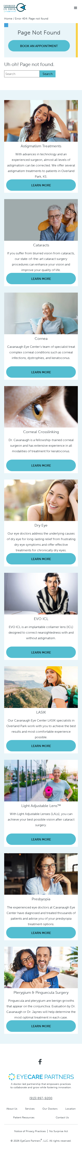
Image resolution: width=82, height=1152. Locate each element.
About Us (11, 1108)
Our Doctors (50, 1108)
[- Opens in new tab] (41, 1076)
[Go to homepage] (26, 8)
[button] (75, 8)
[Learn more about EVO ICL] (41, 593)
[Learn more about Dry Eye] (41, 500)
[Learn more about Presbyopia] (41, 874)
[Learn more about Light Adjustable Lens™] (41, 780)
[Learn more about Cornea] (41, 313)
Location (70, 1108)
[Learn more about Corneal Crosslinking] (41, 406)
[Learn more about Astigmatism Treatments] (41, 121)
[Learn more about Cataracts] (41, 220)
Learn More (41, 185)
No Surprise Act (58, 1131)
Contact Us (62, 1117)
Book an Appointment (39, 46)
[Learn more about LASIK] (41, 687)
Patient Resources (23, 1117)
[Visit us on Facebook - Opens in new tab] (40, 1062)
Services (30, 1108)
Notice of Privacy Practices (30, 1131)
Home (8, 18)
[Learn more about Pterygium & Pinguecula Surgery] (41, 967)
